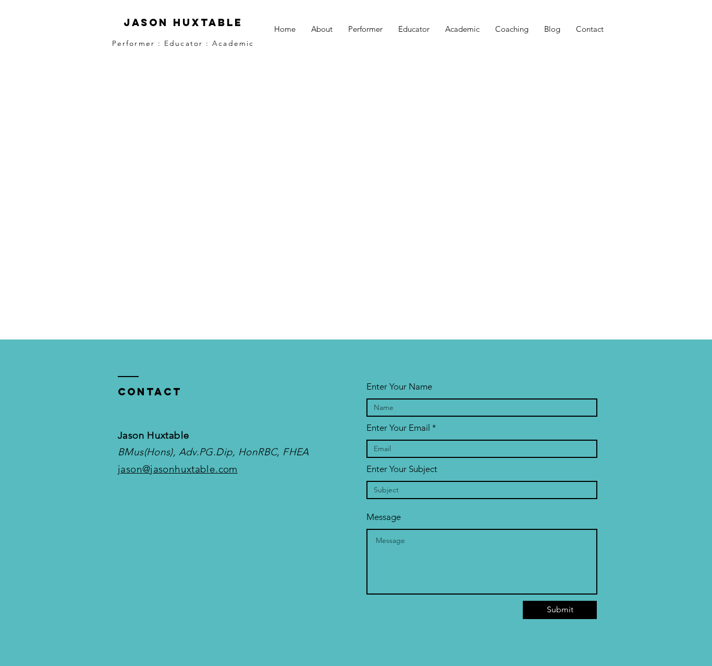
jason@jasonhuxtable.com (178, 469)
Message (383, 517)
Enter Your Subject (401, 469)
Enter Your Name (399, 386)
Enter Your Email (398, 427)
